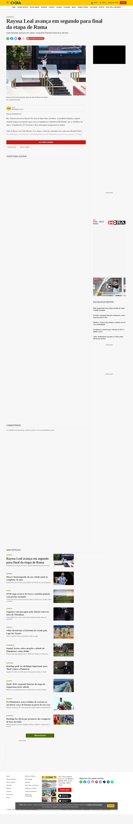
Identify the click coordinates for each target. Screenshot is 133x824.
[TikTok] (104, 781)
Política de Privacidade (28, 795)
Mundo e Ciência (83, 7)
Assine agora (64, 790)
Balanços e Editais (30, 788)
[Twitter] (88, 781)
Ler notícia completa (46, 142)
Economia (67, 7)
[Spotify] (112, 781)
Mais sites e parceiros (31, 785)
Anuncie (63, 809)
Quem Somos (106, 809)
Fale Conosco (96, 809)
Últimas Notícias (22, 7)
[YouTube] (96, 781)
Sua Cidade (93, 7)
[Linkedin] (108, 781)
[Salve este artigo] (19, 38)
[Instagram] (92, 781)
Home (14, 7)
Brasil (74, 7)
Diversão (44, 7)
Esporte (51, 7)
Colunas (59, 7)
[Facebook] (84, 781)
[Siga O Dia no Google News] (35, 39)
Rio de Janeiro (34, 7)
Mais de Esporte (40, 735)
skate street (25, 147)
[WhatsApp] (80, 781)
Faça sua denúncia (31, 791)
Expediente (86, 809)
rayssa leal (11, 147)
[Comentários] (23, 38)
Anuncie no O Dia (113, 2)
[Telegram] (100, 781)
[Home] (16, 4)
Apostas (101, 7)
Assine (123, 2)
